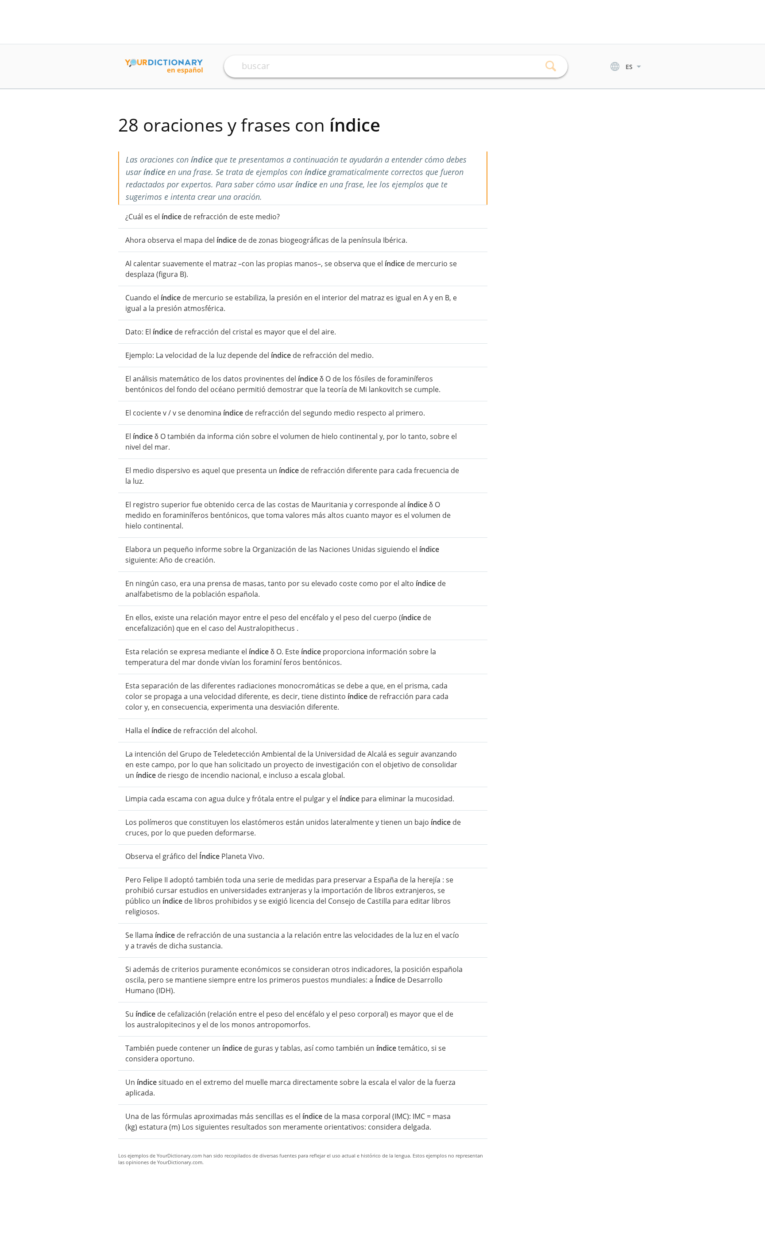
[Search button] (551, 66)
